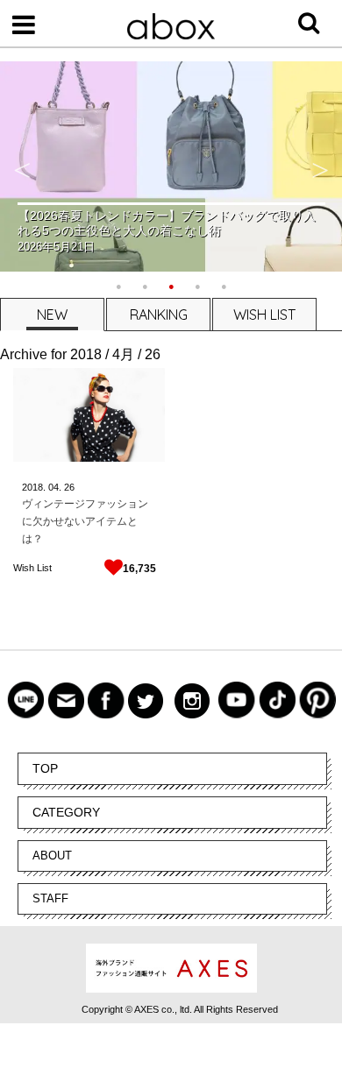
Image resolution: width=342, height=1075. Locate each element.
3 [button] (171, 285)
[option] (171, 166)
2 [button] (144, 285)
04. (54, 487)
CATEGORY (66, 812)
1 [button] (118, 285)
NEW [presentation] (52, 314)
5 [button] (223, 285)
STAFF (50, 898)
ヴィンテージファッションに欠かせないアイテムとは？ (85, 521)
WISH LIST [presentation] (264, 314)
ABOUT (52, 855)
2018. (34, 487)
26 (69, 487)
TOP (45, 768)
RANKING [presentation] (159, 314)
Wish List (32, 567)
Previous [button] (22, 166)
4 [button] (197, 285)
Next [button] (320, 166)
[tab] (51, 314)
